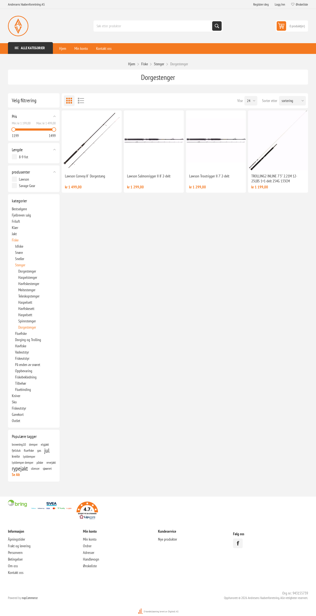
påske (40, 462)
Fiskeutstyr (22, 358)
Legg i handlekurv (97, 163)
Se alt (16, 474)
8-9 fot (23, 156)
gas (39, 450)
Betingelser (15, 559)
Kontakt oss (104, 48)
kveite (16, 456)
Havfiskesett (26, 308)
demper (33, 444)
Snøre (19, 252)
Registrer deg (261, 4)
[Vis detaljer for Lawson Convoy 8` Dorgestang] (92, 140)
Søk (217, 26)
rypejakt (20, 468)
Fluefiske (21, 333)
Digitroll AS (173, 611)
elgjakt (45, 444)
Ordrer (87, 545)
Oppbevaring (23, 370)
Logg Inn (280, 4)
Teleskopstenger (29, 296)
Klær (15, 227)
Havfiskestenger (28, 283)
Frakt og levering (19, 545)
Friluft (16, 221)
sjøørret (47, 468)
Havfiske (20, 345)
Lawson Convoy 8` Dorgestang (85, 176)
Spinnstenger (27, 321)
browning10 (19, 444)
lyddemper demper (22, 462)
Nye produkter (167, 539)
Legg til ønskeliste (77, 163)
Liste (81, 100)
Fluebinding (23, 389)
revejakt (51, 462)
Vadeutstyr (22, 352)
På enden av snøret (27, 364)
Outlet (16, 420)
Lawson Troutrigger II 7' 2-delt (209, 176)
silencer (35, 468)
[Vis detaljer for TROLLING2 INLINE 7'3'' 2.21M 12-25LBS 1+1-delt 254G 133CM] (278, 140)
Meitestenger (26, 289)
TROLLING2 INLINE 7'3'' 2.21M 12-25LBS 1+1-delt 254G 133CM (274, 178)
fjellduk (16, 450)
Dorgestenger (27, 271)
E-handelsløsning (151, 611)
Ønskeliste (90, 565)
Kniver (16, 395)
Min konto (81, 48)
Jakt (14, 233)
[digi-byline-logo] (141, 611)
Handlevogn (91, 559)
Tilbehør (20, 383)
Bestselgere (19, 208)
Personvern (15, 552)
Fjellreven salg (21, 215)
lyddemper (29, 456)
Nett (69, 100)
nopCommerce (30, 598)
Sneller (19, 258)
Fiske (15, 240)
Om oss (13, 565)
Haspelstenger (27, 277)
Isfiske (19, 246)
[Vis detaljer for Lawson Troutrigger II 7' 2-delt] (216, 140)
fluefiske (29, 450)
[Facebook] (238, 543)
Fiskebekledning (26, 377)
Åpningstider (16, 539)
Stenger (20, 264)
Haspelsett (25, 302)
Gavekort (18, 414)
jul (46, 450)
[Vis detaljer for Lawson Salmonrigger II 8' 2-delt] (154, 140)
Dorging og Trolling (28, 339)
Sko (14, 401)
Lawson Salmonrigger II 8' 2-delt (148, 176)
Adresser (88, 552)
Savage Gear (27, 185)
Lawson (24, 179)
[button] (87, 511)
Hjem (62, 48)
